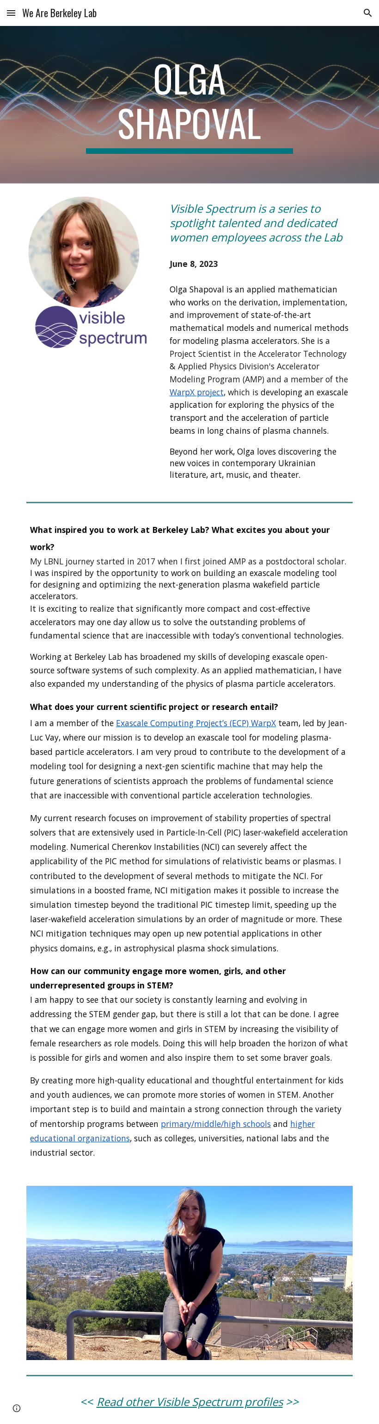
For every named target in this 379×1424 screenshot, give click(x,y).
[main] (189, 105)
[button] (11, 12)
